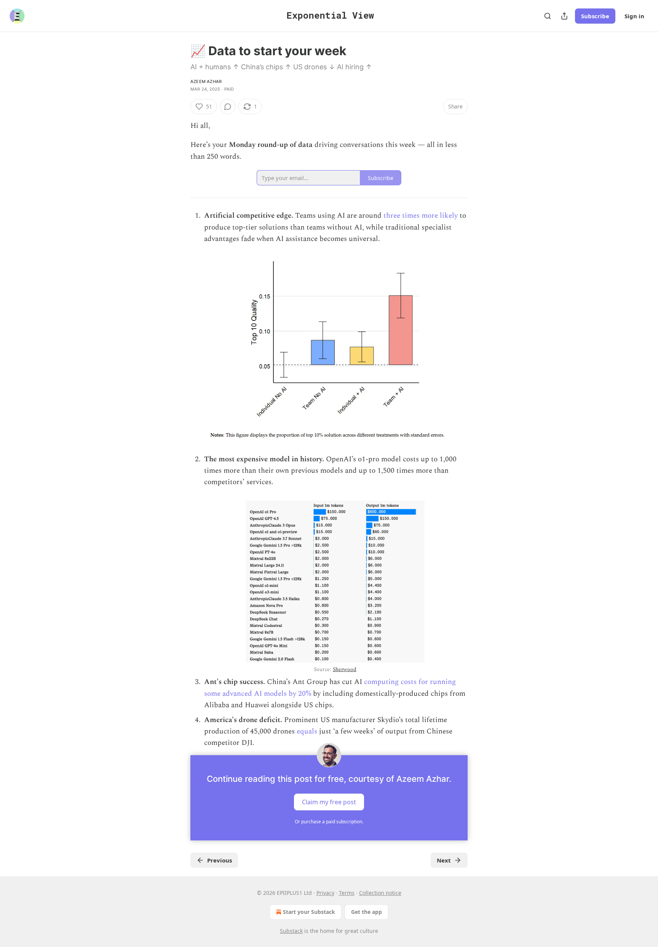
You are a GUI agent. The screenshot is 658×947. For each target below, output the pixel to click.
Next (444, 860)
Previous (219, 860)
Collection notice (380, 892)
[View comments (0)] (227, 106)
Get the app (366, 911)
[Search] (547, 16)
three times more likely (420, 215)
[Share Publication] (564, 16)
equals (307, 731)
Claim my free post (329, 801)
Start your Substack (309, 911)
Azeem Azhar (206, 81)
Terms (347, 892)
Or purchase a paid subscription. (329, 821)
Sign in (634, 16)
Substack (291, 930)
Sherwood (344, 669)
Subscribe (595, 16)
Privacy (325, 892)
